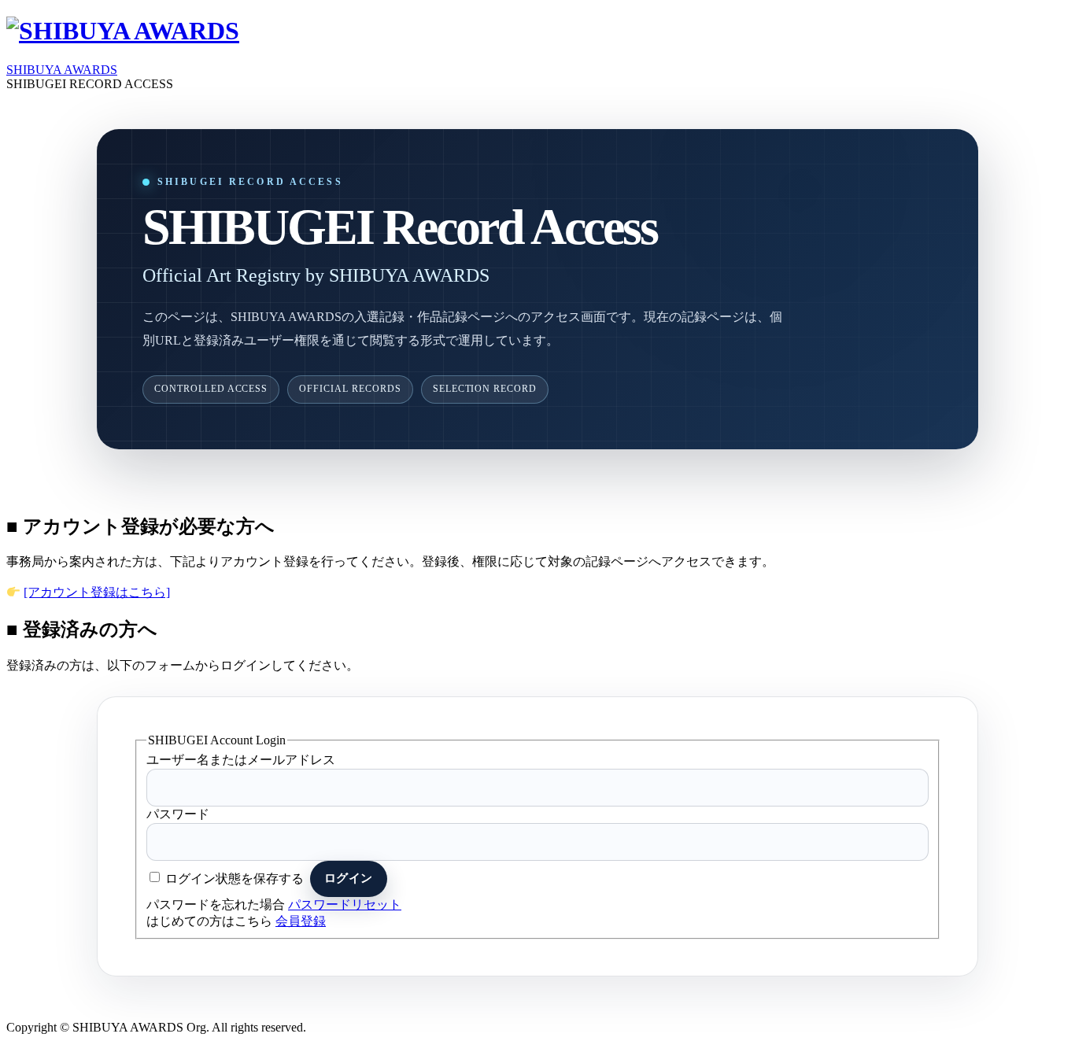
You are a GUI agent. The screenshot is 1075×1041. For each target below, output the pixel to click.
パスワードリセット (344, 904)
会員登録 (300, 921)
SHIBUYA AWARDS (61, 69)
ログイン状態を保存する (234, 877)
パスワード (177, 814)
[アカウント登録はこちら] (97, 592)
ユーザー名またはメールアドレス (240, 759)
